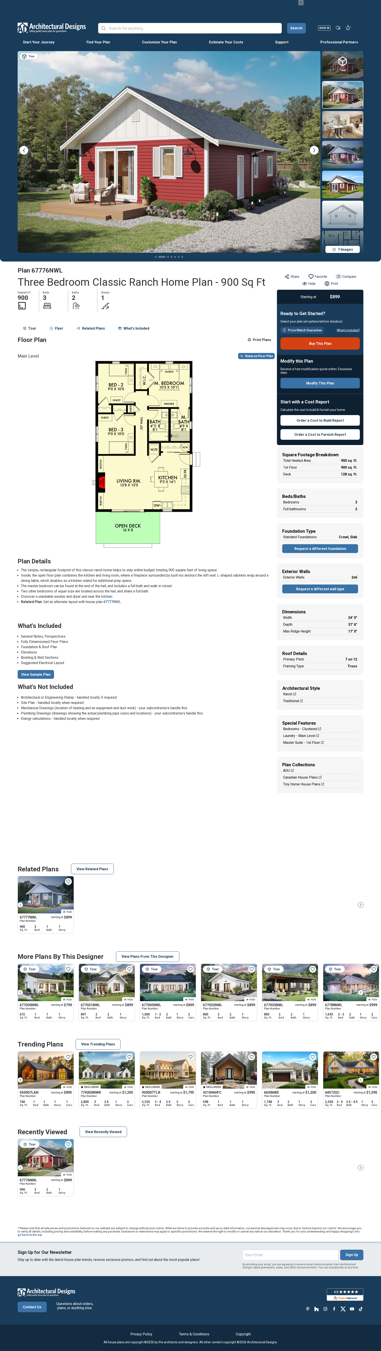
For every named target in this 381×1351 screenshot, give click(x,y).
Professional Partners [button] (339, 42)
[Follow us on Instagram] (325, 1309)
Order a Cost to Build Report (320, 420)
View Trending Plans (98, 1044)
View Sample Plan (35, 674)
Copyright (243, 1334)
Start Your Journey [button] (38, 42)
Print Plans (262, 340)
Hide (312, 284)
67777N (109, 602)
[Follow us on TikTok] (360, 1309)
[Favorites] (338, 27)
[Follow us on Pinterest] (307, 1309)
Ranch (287, 694)
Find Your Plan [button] (98, 42)
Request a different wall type (320, 589)
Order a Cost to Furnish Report (320, 434)
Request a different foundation (320, 549)
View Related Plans (92, 869)
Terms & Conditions (194, 1334)
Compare (349, 277)
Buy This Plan (320, 343)
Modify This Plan (320, 383)
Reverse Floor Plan (259, 356)
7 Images (345, 249)
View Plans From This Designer (147, 956)
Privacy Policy (141, 1334)
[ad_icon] (52, 28)
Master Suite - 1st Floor (301, 742)
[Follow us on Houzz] (316, 1309)
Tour (32, 328)
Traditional (291, 701)
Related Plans (93, 328)
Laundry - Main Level (299, 736)
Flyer (59, 328)
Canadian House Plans (300, 777)
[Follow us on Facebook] (334, 1309)
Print (334, 284)
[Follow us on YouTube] (352, 1309)
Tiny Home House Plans (301, 784)
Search (296, 28)
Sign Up (352, 1255)
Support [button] (281, 42)
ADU (286, 770)
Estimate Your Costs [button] (226, 42)
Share (295, 277)
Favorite (321, 277)
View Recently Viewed (103, 1132)
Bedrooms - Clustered (300, 729)
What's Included (136, 328)
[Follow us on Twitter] (343, 1309)
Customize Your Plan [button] (159, 42)
